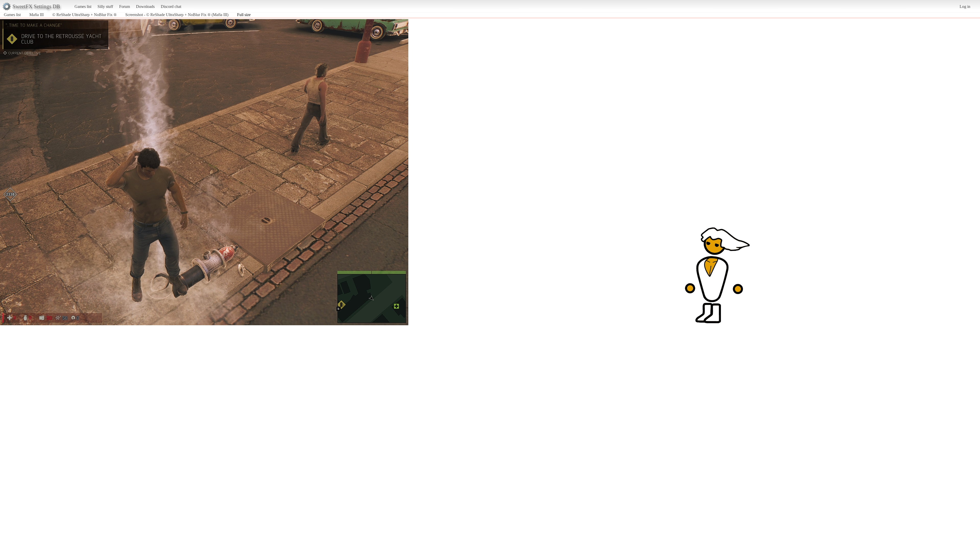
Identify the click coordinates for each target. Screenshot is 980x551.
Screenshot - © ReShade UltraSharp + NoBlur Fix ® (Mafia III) (176, 14)
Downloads (145, 6)
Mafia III (36, 14)
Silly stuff (105, 6)
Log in (965, 6)
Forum (124, 6)
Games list (83, 6)
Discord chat (171, 6)
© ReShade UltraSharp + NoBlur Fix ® (84, 14)
